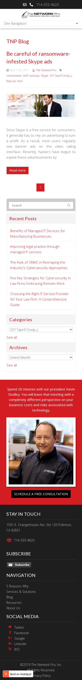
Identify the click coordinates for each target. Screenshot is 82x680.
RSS (17, 649)
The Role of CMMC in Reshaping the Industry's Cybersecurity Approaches (39, 265)
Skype (44, 76)
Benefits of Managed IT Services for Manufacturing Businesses (37, 233)
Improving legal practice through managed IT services (34, 249)
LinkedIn (20, 644)
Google (19, 638)
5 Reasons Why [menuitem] (17, 586)
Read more (17, 170)
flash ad (10, 81)
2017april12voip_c (61, 76)
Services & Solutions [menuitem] (21, 591)
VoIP (25, 76)
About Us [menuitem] (13, 608)
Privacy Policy (41, 675)
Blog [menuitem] (9, 597)
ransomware (14, 76)
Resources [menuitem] (14, 602)
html (20, 81)
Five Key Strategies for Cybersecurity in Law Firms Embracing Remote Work (40, 281)
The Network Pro (46, 70)
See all (12, 337)
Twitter (19, 627)
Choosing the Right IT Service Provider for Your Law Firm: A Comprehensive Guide (39, 299)
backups (34, 76)
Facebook (21, 633)
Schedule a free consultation (41, 494)
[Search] (68, 205)
